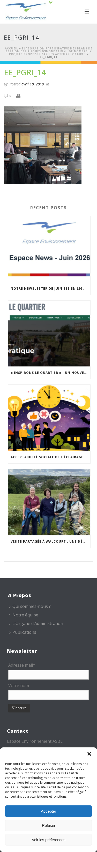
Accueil (11, 48)
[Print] (21, 95)
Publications (24, 632)
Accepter (48, 811)
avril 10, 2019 (32, 84)
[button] (89, 753)
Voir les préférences (48, 840)
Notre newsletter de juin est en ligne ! (50, 288)
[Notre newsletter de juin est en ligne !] (49, 249)
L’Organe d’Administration (37, 623)
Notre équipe (25, 615)
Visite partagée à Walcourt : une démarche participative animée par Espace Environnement (50, 541)
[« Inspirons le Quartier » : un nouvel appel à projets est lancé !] (49, 334)
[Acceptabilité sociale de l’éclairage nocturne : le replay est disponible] (49, 418)
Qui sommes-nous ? (31, 606)
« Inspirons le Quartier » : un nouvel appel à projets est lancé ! (50, 372)
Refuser (48, 825)
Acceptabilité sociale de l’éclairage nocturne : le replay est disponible (50, 457)
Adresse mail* (21, 665)
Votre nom (18, 685)
